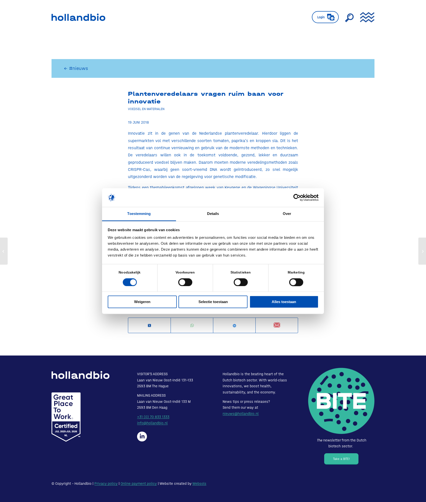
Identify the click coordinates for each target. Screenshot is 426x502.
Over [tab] (287, 214)
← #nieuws (76, 68)
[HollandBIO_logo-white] (80, 375)
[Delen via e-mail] (277, 325)
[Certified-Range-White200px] (66, 417)
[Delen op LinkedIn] (234, 325)
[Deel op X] (149, 325)
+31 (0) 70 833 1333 (153, 417)
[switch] (185, 282)
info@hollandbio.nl (152, 423)
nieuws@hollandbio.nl (241, 413)
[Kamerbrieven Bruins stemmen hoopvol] (4, 251)
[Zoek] (349, 17)
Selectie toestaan (213, 302)
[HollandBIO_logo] (78, 17)
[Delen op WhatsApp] (192, 325)
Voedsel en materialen (146, 109)
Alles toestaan (284, 302)
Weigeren (142, 302)
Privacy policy (106, 483)
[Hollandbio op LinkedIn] (142, 436)
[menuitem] (325, 17)
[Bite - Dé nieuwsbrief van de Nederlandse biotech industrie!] (341, 401)
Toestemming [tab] (139, 214)
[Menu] (365, 17)
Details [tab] (213, 214)
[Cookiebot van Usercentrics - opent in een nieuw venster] (297, 197)
